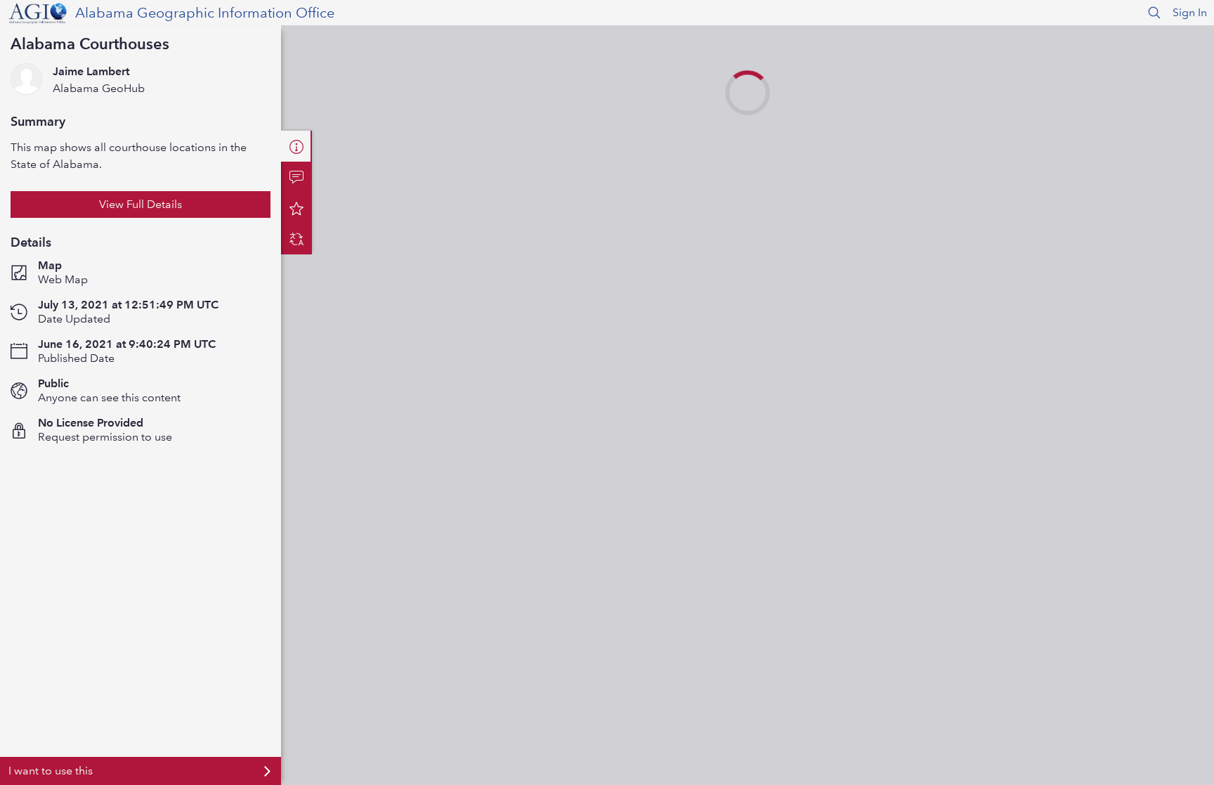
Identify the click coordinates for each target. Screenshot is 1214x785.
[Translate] (296, 238)
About (296, 146)
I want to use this (50, 770)
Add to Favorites (296, 208)
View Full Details (140, 204)
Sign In (1190, 12)
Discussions (296, 177)
